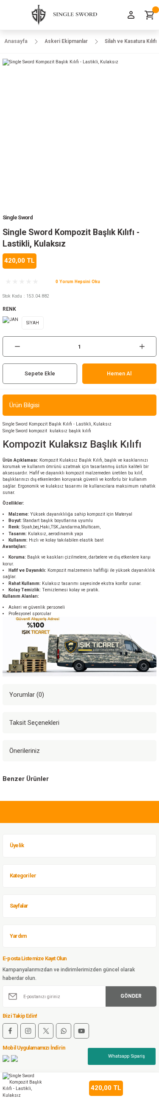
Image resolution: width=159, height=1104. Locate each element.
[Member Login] (131, 15)
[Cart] (149, 15)
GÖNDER (131, 996)
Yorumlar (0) (26, 694)
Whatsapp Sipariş (126, 1056)
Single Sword (18, 217)
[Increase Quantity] (141, 346)
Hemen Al (119, 373)
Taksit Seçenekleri (34, 723)
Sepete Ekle (40, 373)
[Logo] (61, 15)
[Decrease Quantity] (17, 346)
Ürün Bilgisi (24, 405)
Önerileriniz (24, 751)
